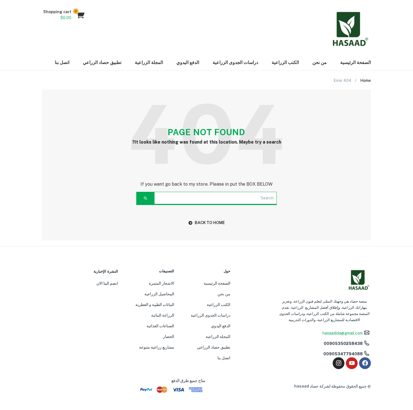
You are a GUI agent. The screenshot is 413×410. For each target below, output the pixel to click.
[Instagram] (338, 363)
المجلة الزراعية (149, 62)
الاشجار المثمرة (161, 283)
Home (365, 80)
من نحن (319, 62)
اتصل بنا (62, 62)
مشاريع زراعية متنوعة (156, 347)
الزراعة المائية (162, 315)
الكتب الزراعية (285, 62)
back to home (210, 222)
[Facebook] (365, 363)
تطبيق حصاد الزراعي (102, 62)
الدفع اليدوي (187, 62)
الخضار (168, 336)
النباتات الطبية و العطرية (154, 304)
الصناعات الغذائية (160, 326)
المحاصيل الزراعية (159, 294)
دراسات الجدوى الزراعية (235, 62)
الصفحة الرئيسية (355, 62)
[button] (63, 15)
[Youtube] (352, 363)
